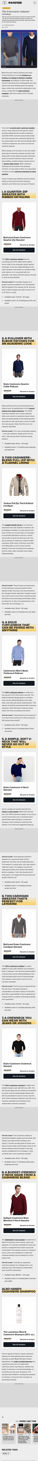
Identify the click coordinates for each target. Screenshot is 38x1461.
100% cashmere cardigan (14, 966)
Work (5, 1453)
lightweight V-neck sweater (15, 1240)
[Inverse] (15, 3)
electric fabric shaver (11, 164)
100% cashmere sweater (14, 259)
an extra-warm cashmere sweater (22, 128)
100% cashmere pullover (14, 692)
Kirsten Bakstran (9, 25)
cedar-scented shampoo (23, 1362)
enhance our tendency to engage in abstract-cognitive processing (17, 77)
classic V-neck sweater (10, 812)
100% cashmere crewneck (15, 1085)
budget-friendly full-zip (13, 525)
